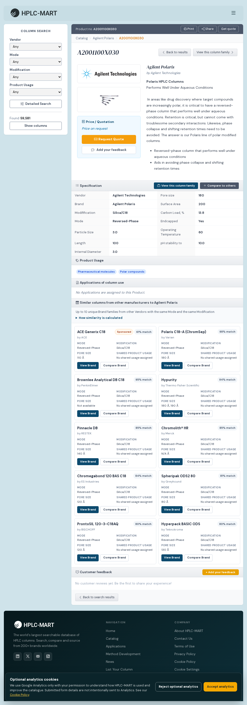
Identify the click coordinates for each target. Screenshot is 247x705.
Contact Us (183, 639)
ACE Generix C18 (91, 332)
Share (209, 29)
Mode (14, 55)
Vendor (15, 40)
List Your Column (119, 669)
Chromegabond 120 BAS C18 (101, 476)
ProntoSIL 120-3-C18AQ (97, 524)
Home (110, 631)
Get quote (228, 29)
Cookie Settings (186, 669)
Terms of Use (184, 646)
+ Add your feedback (220, 572)
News (110, 662)
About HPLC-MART (188, 631)
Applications (116, 646)
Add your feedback (111, 150)
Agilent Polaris (103, 38)
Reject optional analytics (178, 687)
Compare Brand (114, 365)
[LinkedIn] (18, 656)
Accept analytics (220, 687)
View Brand (88, 365)
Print (190, 29)
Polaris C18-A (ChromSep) (183, 332)
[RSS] (48, 656)
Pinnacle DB (87, 428)
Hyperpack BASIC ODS (180, 524)
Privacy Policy (185, 654)
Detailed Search (38, 104)
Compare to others (221, 186)
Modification (20, 70)
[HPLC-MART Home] (34, 13)
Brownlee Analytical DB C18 (100, 380)
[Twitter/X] (28, 656)
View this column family (213, 52)
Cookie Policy (185, 662)
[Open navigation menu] (233, 13)
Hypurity (169, 380)
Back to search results (99, 597)
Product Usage (21, 85)
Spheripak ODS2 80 (178, 476)
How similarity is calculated (101, 318)
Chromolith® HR (174, 428)
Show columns (35, 126)
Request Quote (111, 139)
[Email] (38, 656)
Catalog (82, 38)
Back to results (177, 52)
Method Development (123, 654)
